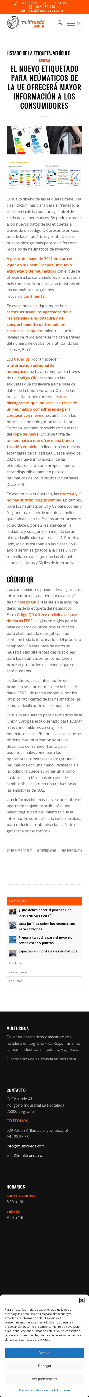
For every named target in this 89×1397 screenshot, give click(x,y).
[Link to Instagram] (78, 24)
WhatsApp (29, 2)
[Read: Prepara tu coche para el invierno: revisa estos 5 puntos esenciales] (12, 939)
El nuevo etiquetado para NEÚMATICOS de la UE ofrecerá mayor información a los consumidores (45, 87)
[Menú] (68, 23)
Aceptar (44, 1353)
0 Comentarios (46, 850)
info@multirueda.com (26, 1146)
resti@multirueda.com (46, 10)
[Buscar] (57, 23)
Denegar (44, 1366)
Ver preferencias (44, 1379)
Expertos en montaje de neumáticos (48, 951)
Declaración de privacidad (37, 1390)
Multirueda (74, 850)
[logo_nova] (37, 23)
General (44, 60)
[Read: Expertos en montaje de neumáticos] (12, 953)
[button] (82, 1300)
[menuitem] (57, 23)
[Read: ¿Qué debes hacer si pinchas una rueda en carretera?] (12, 912)
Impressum (64, 1390)
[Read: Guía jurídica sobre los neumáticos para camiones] (12, 925)
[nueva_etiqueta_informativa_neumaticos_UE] (44, 140)
